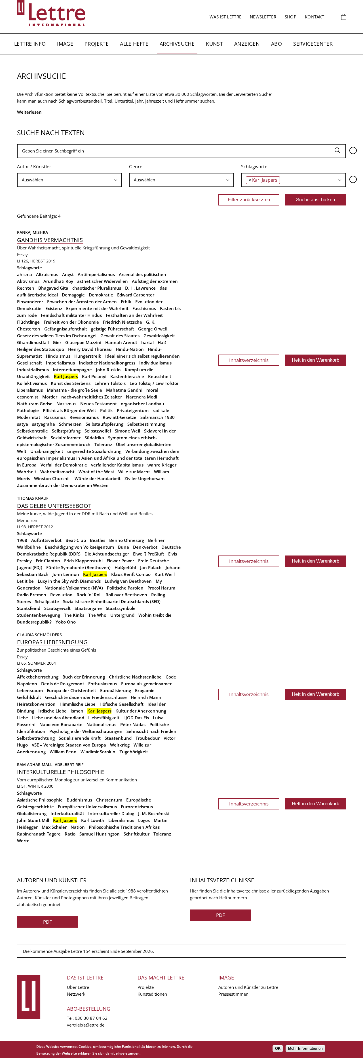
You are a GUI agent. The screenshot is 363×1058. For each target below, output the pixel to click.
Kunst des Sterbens (70, 383)
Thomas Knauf (32, 498)
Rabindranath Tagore (39, 834)
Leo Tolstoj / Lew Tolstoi (154, 383)
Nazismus (66, 403)
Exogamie (145, 690)
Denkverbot (145, 547)
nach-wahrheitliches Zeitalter (91, 397)
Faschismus (144, 308)
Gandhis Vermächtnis (50, 240)
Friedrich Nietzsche (122, 322)
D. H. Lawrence (140, 288)
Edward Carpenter (135, 295)
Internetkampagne (72, 369)
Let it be (25, 581)
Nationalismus (101, 724)
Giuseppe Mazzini (83, 342)
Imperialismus (60, 363)
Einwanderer (30, 301)
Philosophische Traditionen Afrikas (124, 827)
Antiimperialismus (96, 274)
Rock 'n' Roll (89, 594)
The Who (97, 615)
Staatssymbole (121, 608)
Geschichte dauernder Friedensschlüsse (86, 697)
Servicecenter (313, 43)
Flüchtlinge (28, 322)
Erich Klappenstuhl (83, 560)
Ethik (126, 301)
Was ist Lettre (225, 17)
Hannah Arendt (121, 342)
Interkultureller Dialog (111, 813)
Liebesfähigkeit (103, 717)
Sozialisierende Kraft (80, 738)
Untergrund (122, 615)
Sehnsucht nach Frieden (151, 731)
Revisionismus (84, 417)
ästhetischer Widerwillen (102, 281)
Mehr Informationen (305, 1048)
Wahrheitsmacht (57, 471)
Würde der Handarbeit (98, 478)
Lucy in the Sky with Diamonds (69, 581)
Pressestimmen (233, 994)
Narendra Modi (141, 397)
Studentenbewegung (38, 615)
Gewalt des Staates (120, 335)
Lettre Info (30, 43)
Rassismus (55, 417)
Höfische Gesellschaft (121, 704)
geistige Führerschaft (112, 329)
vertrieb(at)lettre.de (85, 1025)
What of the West (96, 471)
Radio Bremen (31, 594)
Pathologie (28, 410)
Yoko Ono (66, 622)
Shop (290, 17)
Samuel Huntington (99, 834)
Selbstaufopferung (104, 424)
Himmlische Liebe (78, 704)
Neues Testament (98, 403)
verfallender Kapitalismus (117, 465)
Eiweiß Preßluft (148, 554)
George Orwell (152, 329)
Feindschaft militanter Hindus (71, 315)
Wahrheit (26, 471)
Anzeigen (247, 43)
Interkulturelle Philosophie (60, 772)
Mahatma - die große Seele (74, 390)
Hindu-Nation (130, 349)
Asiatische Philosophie (40, 800)
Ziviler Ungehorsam (144, 478)
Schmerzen (70, 424)
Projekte (97, 43)
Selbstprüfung (66, 431)
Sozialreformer (66, 437)
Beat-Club (76, 540)
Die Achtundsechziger (107, 554)
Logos (144, 820)
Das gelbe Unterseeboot (54, 506)
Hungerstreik (87, 356)
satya (22, 424)
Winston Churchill (52, 478)
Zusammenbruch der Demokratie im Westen (63, 485)
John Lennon (65, 574)
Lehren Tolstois (110, 383)
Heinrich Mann (146, 697)
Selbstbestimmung (146, 424)
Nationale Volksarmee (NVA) (74, 588)
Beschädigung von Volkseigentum (79, 547)
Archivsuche (177, 43)
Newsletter (263, 17)
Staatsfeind (28, 608)
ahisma (24, 274)
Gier (57, 342)
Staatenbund (118, 738)
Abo (276, 43)
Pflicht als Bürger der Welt (69, 410)
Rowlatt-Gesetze (119, 417)
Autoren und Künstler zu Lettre (248, 987)
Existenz (53, 308)
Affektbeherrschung (37, 677)
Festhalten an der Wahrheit (134, 315)
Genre (135, 167)
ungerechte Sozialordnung (94, 451)
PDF (47, 922)
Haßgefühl (125, 567)
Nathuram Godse (34, 403)
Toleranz (103, 444)
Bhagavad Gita (53, 288)
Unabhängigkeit (46, 451)
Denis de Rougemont (62, 683)
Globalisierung (32, 813)
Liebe (22, 717)
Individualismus (155, 363)
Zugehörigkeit (133, 751)
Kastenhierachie (127, 376)
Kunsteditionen (152, 994)
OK (277, 1048)
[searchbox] (69, 179)
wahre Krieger (161, 465)
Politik (106, 410)
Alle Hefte (134, 43)
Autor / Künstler (34, 167)
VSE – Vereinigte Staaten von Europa (69, 745)
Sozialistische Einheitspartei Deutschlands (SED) (112, 601)
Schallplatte (47, 601)
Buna (123, 547)
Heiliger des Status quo (40, 349)
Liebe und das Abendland (58, 717)
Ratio (70, 834)
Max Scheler (54, 827)
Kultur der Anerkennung (140, 711)
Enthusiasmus (102, 683)
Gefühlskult (29, 697)
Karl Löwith (92, 820)
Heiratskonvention (36, 704)
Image (65, 43)
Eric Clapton (48, 560)
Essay (22, 254)
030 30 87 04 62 (91, 1018)
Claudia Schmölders (39, 634)
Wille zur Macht (134, 471)
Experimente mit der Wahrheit (97, 308)
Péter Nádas (132, 724)
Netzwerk (76, 994)
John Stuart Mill (33, 820)
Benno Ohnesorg (126, 540)
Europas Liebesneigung (52, 642)
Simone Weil (127, 431)
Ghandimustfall (33, 342)
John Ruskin (108, 369)
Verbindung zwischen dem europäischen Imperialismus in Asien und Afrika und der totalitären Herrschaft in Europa (98, 458)
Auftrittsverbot (46, 540)
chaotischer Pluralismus (96, 288)
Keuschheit (159, 376)
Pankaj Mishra (32, 232)
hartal (147, 342)
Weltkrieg (120, 745)
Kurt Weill (165, 574)
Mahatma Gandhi (124, 390)
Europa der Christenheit (71, 690)
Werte (23, 840)
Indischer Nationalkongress (107, 363)
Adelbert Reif (69, 764)
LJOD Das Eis (136, 717)
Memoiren (27, 520)
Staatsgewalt (57, 608)
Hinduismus (58, 356)
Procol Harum (161, 588)
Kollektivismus (32, 383)
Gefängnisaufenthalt (65, 329)
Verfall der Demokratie (64, 465)
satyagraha (43, 424)
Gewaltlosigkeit (159, 335)
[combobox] (69, 180)
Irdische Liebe (52, 711)
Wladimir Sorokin (98, 751)
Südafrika (94, 437)
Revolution (61, 594)
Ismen (77, 711)
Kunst (214, 43)
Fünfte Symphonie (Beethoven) (78, 567)
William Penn (63, 751)
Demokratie (101, 295)
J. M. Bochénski (153, 813)
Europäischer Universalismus (87, 806)
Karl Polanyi (94, 376)
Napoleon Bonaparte (61, 724)
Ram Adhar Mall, (36, 764)
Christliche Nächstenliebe (135, 677)
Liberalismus (30, 390)
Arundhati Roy (58, 281)
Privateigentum (133, 410)
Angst (68, 274)
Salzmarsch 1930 (157, 417)
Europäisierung (115, 690)
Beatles (97, 540)
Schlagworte (254, 167)
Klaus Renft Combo (131, 574)
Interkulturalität (67, 813)
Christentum (109, 800)
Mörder (49, 397)
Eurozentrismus (137, 806)
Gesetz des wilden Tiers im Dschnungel (56, 335)
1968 (22, 540)
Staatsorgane (88, 608)
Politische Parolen (125, 588)
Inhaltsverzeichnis (249, 360)
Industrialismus (33, 369)
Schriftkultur (136, 834)
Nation (78, 827)
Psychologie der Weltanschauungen (86, 731)
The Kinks (74, 615)
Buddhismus (79, 800)
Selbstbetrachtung (36, 738)
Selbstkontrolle (32, 431)
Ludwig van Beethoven (128, 581)
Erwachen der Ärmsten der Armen (82, 301)
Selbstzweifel (98, 431)
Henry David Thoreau (90, 349)
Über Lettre (78, 987)
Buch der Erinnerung (83, 677)
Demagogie (73, 295)
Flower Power (120, 560)
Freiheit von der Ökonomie (71, 322)
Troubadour (148, 738)
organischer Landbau (142, 403)
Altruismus (47, 274)
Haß (162, 342)
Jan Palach (151, 567)
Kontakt (314, 17)
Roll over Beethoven (126, 594)
